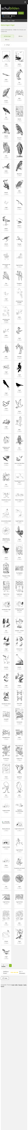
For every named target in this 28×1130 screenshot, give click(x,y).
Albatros (19, 207)
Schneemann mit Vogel (6, 265)
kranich (19, 667)
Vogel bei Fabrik (6, 810)
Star (6, 117)
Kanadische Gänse (6, 703)
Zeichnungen (7, 16)
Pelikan (19, 685)
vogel (19, 886)
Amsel (6, 557)
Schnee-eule (19, 649)
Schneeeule (19, 722)
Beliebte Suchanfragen (7, 17)
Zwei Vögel (19, 703)
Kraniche (6, 667)
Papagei (19, 244)
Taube (6, 408)
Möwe (6, 865)
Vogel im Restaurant (19, 828)
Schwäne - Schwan (19, 630)
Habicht (6, 136)
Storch (2, 986)
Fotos (13, 16)
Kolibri (6, 171)
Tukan (6, 777)
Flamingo (19, 356)
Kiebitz (19, 64)
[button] (6, 66)
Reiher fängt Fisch (19, 500)
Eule (6, 155)
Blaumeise (19, 173)
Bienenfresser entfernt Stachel (6, 539)
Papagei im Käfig (6, 575)
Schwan (6, 941)
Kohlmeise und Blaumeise (6, 448)
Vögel (13, 20)
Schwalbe (6, 463)
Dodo (19, 557)
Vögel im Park (6, 594)
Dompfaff (6, 719)
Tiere (8, 20)
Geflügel (8, 45)
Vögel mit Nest (19, 265)
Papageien (19, 283)
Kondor (6, 100)
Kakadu (19, 119)
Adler (19, 98)
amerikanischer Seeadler (19, 301)
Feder (6, 79)
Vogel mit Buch (19, 850)
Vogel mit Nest (6, 902)
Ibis (19, 82)
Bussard (19, 137)
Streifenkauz (6, 758)
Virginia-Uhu (19, 758)
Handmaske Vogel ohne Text (19, 609)
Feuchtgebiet (19, 573)
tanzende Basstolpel (6, 521)
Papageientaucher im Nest (19, 481)
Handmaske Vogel (6, 609)
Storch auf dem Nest (19, 463)
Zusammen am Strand (19, 868)
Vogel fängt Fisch (19, 521)
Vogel (6, 207)
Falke (6, 64)
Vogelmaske (19, 594)
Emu (6, 795)
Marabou (19, 160)
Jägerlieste (19, 777)
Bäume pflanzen (6, 828)
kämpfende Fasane (6, 500)
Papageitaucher (6, 737)
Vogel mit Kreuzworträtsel (19, 810)
